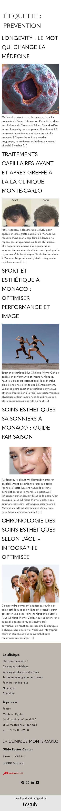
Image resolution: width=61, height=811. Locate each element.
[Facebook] (23, 782)
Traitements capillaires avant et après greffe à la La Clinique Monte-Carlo (28, 173)
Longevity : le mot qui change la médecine (30, 47)
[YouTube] (37, 782)
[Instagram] (28, 782)
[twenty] (30, 805)
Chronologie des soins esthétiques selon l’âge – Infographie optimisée (28, 539)
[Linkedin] (32, 782)
